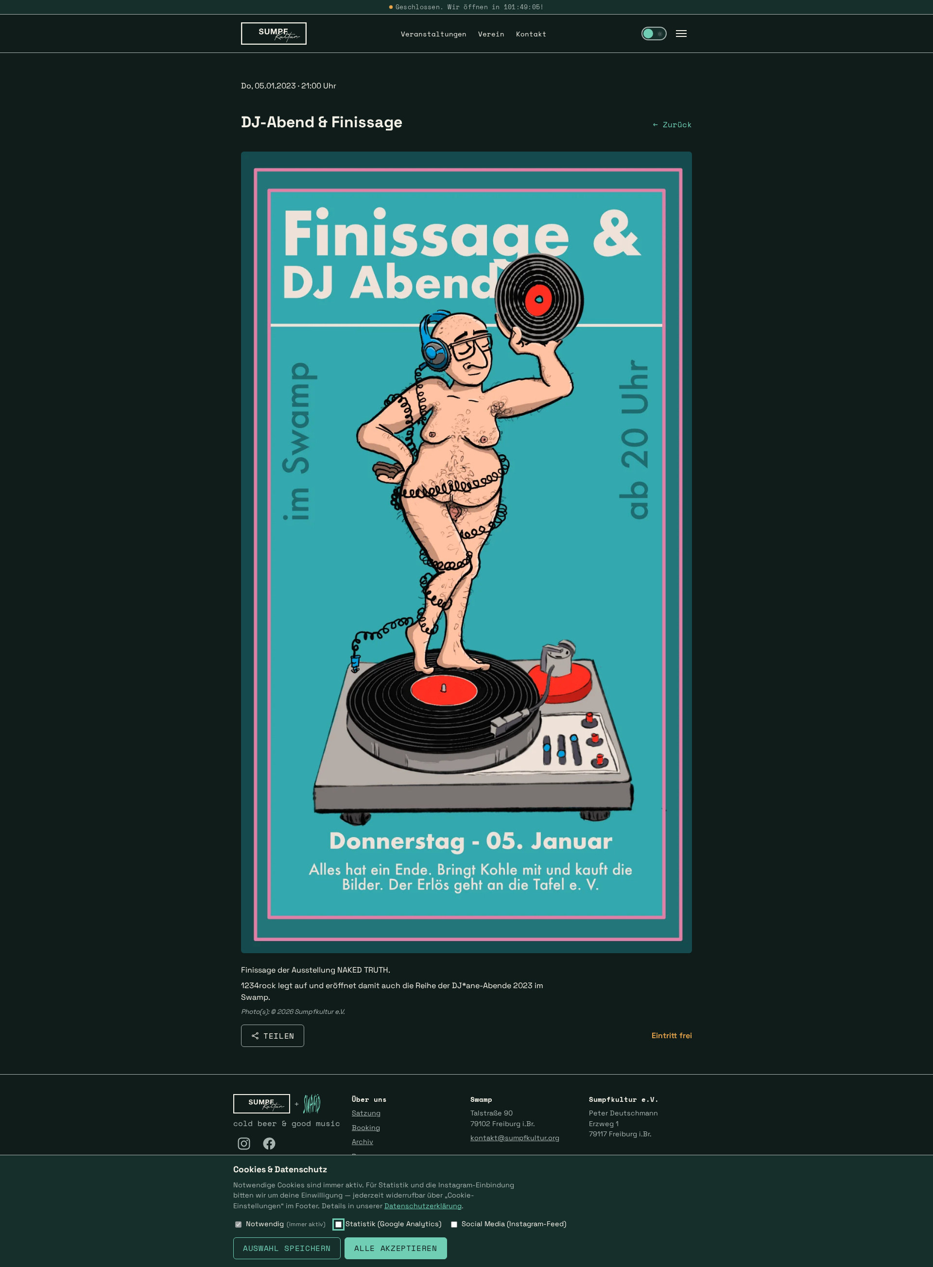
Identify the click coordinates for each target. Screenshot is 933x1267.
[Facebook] (269, 1143)
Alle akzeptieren (395, 1248)
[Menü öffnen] (681, 33)
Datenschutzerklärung (423, 1205)
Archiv (362, 1141)
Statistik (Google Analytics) (393, 1223)
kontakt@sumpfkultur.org (514, 1137)
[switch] (654, 33)
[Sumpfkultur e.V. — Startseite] (274, 33)
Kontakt (531, 34)
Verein (491, 34)
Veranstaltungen (433, 34)
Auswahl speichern (287, 1248)
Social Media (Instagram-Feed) (514, 1223)
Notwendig (286, 1223)
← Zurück (672, 124)
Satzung (366, 1113)
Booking (366, 1127)
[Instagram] (244, 1143)
